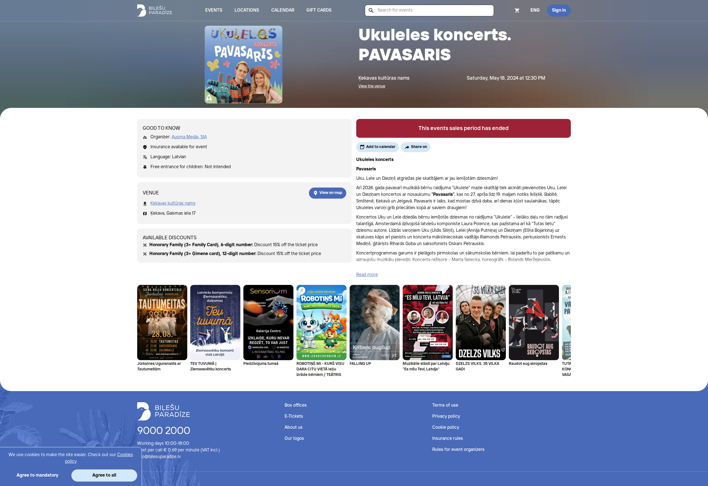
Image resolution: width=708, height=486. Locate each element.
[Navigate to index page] (154, 10)
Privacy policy (446, 416)
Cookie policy (445, 427)
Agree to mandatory (37, 475)
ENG (535, 10)
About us (294, 427)
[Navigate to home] (163, 411)
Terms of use (445, 405)
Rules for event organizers (458, 450)
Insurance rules (447, 438)
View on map (330, 193)
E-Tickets (294, 416)
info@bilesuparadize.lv (159, 457)
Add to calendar (380, 147)
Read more (367, 275)
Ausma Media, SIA (189, 137)
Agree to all (104, 475)
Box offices (296, 405)
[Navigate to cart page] (509, 10)
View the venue (371, 86)
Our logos (294, 438)
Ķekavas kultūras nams (173, 203)
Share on (419, 147)
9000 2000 (163, 431)
